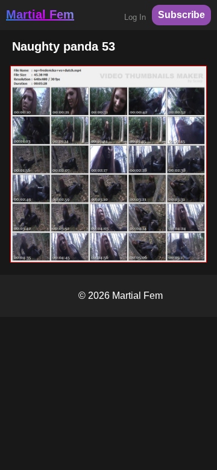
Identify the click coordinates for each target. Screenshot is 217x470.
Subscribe (181, 15)
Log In (135, 17)
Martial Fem (40, 14)
